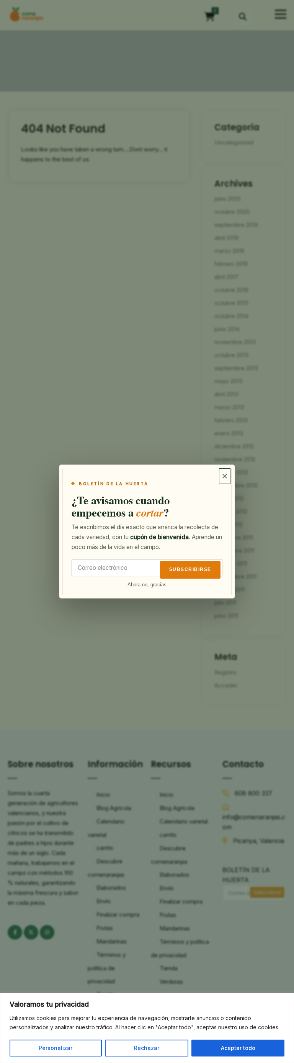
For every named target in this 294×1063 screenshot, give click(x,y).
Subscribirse (190, 569)
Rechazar (146, 1048)
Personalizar (55, 1048)
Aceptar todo (238, 1048)
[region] (147, 1028)
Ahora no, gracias (147, 584)
